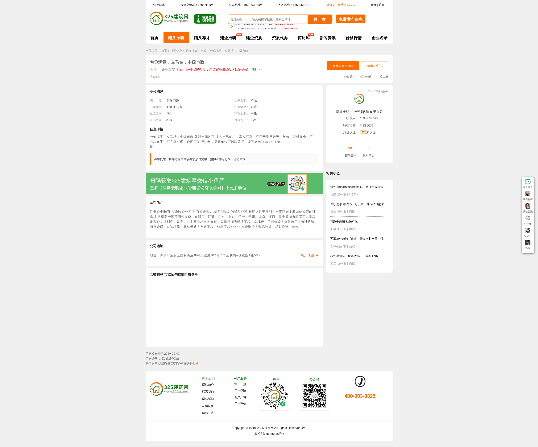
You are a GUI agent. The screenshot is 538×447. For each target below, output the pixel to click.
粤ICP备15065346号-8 (269, 433)
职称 (169, 100)
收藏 (350, 76)
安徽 (169, 107)
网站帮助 (208, 398)
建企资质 (254, 37)
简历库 (304, 37)
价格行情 (354, 37)
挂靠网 (269, 427)
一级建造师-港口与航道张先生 (255, 26)
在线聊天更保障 (343, 66)
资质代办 (280, 37)
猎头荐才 (202, 37)
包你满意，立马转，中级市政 (229, 50)
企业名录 (380, 37)
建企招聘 (228, 37)
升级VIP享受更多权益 (341, 4)
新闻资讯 (328, 37)
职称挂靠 (191, 50)
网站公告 (208, 413)
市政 (204, 50)
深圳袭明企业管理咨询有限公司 (359, 111)
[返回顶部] (528, 252)
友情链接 (208, 405)
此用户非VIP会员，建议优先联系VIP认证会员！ (221, 69)
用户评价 (240, 403)
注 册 (240, 384)
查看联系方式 (375, 66)
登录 (373, 4)
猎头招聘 (176, 37)
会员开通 (240, 397)
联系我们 (208, 391)
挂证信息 (176, 50)
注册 (382, 4)
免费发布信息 (351, 19)
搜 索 (320, 19)
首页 (154, 37)
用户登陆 (240, 390)
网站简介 (208, 384)
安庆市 (177, 107)
